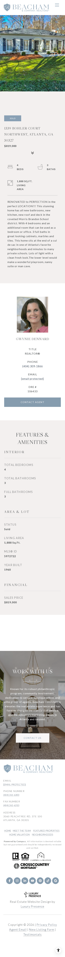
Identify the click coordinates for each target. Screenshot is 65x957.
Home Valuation (19, 834)
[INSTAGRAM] (17, 880)
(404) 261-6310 (11, 805)
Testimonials (32, 934)
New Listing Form (41, 929)
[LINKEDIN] (25, 880)
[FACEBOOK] (9, 880)
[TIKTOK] (47, 880)
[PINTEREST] (40, 880)
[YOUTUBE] (32, 880)
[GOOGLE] (55, 880)
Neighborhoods (42, 834)
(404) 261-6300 (11, 794)
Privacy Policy (46, 924)
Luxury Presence (32, 906)
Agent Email (18, 929)
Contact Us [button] (33, 737)
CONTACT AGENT (32, 402)
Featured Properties (46, 830)
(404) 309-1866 (32, 366)
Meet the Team (22, 830)
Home (7, 830)
